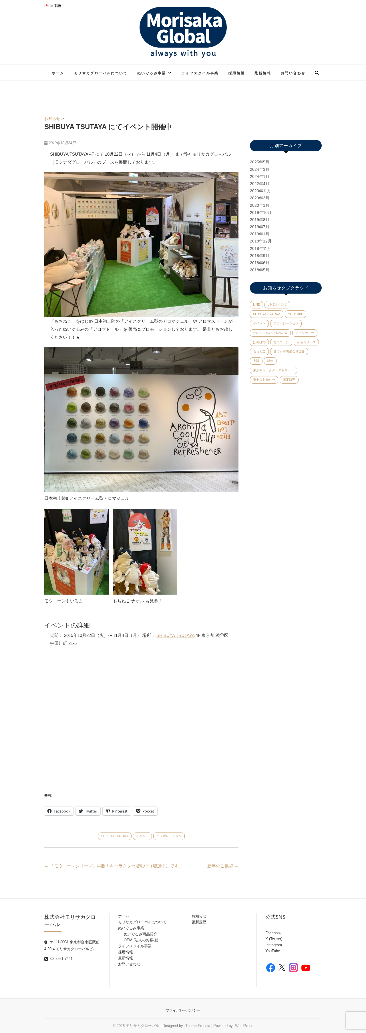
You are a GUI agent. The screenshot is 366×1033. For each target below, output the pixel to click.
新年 (270, 360)
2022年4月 (259, 183)
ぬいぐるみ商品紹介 (140, 934)
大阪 (256, 360)
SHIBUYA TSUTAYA (175, 635)
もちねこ (259, 351)
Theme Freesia (197, 1026)
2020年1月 (259, 205)
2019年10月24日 (61, 143)
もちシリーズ (306, 342)
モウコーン (281, 342)
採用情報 (236, 73)
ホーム (58, 73)
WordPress (244, 1026)
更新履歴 (199, 922)
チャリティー (304, 332)
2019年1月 (259, 234)
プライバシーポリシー (183, 1010)
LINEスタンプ (277, 304)
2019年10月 (261, 212)
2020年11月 (260, 190)
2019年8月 (259, 219)
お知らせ (52, 118)
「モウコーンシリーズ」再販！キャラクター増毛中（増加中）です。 (113, 865)
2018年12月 (261, 241)
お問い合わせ (293, 73)
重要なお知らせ (264, 379)
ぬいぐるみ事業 (151, 73)
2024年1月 (259, 176)
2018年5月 (259, 270)
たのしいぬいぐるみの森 (270, 332)
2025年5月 (259, 162)
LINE (256, 304)
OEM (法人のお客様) (141, 940)
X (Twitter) (273, 939)
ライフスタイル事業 (200, 73)
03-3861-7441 (61, 958)
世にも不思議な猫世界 (289, 351)
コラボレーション (169, 836)
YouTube (295, 314)
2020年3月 (259, 198)
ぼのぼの (259, 342)
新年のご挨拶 (222, 865)
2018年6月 (259, 262)
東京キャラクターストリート (273, 370)
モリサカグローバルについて (101, 73)
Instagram (273, 945)
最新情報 (262, 73)
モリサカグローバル (142, 1026)
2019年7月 (259, 226)
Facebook (273, 933)
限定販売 (289, 379)
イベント (142, 836)
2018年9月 (259, 255)
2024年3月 (259, 169)
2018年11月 (260, 248)
